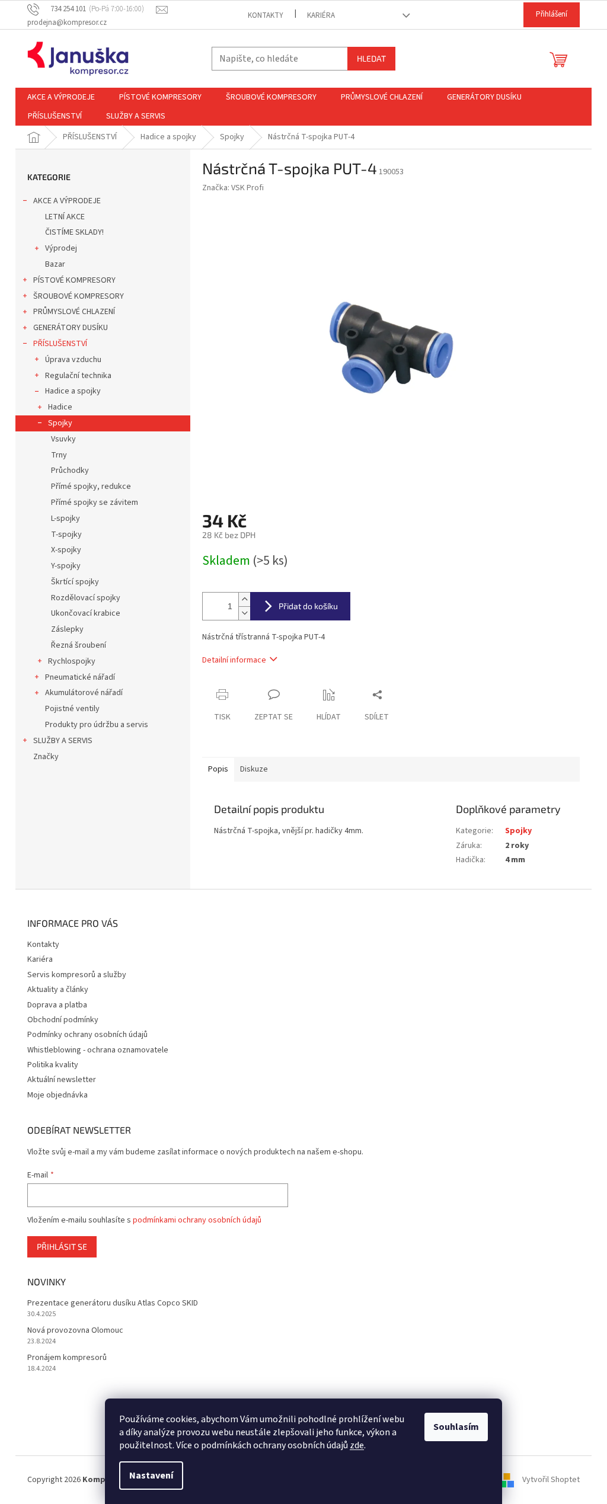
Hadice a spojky (73, 391)
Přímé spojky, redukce (91, 486)
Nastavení (151, 1475)
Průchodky (70, 470)
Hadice (60, 407)
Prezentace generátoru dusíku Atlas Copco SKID (112, 1303)
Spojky (60, 423)
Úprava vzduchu (73, 360)
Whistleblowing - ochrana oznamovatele (97, 1050)
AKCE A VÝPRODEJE (67, 201)
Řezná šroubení (78, 645)
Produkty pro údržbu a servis (96, 725)
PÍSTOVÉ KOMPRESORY (74, 280)
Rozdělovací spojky (85, 598)
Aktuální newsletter (61, 1080)
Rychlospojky (71, 661)
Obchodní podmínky (62, 1020)
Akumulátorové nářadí (84, 693)
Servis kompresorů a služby (76, 975)
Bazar (55, 264)
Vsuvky (63, 439)
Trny (59, 455)
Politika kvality (52, 1065)
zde (357, 1445)
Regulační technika (78, 376)
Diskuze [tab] (254, 769)
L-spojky (65, 518)
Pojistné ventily (72, 709)
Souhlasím (456, 1426)
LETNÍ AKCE (65, 217)
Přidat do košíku (308, 606)
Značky (46, 757)
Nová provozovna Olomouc (75, 1330)
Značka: (233, 188)
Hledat (371, 58)
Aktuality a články (57, 990)
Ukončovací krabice (85, 613)
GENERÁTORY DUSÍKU (70, 328)
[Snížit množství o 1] (244, 613)
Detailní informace (234, 660)
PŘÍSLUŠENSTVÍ (60, 344)
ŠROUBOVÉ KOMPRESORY (78, 296)
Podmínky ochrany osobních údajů (87, 1035)
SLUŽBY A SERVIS (62, 741)
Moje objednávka (57, 1095)
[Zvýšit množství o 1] (244, 599)
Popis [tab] (218, 769)
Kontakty (265, 15)
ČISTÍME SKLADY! (74, 232)
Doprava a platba (57, 1005)
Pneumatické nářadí (80, 677)
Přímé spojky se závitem (94, 502)
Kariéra (321, 15)
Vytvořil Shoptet (551, 1480)
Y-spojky (66, 566)
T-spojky (66, 534)
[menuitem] (61, 97)
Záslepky (67, 629)
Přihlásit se (62, 1246)
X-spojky (66, 550)
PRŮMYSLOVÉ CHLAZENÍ (74, 312)
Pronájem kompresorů (67, 1358)
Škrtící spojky (75, 582)
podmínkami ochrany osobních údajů (197, 1220)
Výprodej (61, 248)
